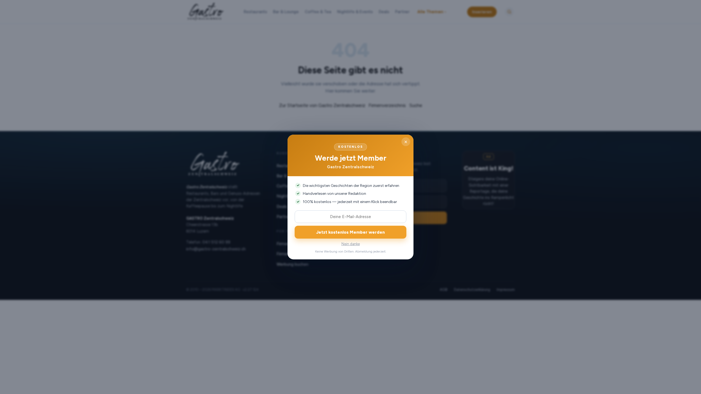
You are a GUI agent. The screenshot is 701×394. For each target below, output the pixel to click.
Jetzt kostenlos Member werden (350, 232)
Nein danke (350, 244)
